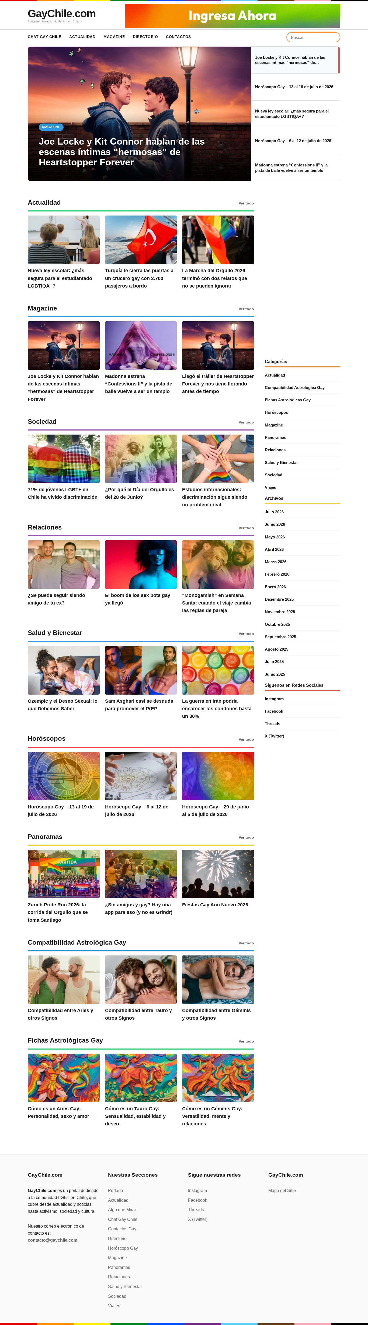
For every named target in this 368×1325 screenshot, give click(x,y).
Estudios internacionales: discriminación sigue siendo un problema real (214, 497)
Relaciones (275, 450)
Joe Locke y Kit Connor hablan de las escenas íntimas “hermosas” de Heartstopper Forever (122, 151)
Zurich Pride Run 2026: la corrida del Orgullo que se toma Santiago (58, 912)
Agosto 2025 (276, 649)
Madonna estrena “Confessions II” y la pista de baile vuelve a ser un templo (138, 384)
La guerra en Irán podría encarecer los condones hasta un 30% (217, 708)
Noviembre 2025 (280, 611)
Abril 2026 (274, 549)
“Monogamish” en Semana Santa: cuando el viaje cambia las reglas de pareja (216, 603)
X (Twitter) (274, 736)
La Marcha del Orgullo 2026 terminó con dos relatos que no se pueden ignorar (214, 278)
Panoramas (275, 437)
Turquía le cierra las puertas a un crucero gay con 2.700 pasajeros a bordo (139, 278)
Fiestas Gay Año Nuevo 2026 (215, 904)
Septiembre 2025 (280, 636)
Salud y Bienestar (281, 462)
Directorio (145, 37)
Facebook (274, 711)
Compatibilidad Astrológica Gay (295, 387)
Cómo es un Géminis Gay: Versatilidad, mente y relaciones (212, 1116)
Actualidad (82, 37)
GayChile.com (62, 13)
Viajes (270, 487)
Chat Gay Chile (44, 37)
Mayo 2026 (275, 537)
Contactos (178, 37)
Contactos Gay (122, 1229)
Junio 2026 (275, 524)
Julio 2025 (274, 661)
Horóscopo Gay (123, 1248)
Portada (115, 1190)
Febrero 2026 (277, 574)
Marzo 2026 (275, 561)
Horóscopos (276, 412)
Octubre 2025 (277, 624)
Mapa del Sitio (282, 1190)
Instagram (274, 698)
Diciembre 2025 (279, 599)
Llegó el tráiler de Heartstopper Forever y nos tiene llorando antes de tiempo (218, 384)
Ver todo (246, 203)
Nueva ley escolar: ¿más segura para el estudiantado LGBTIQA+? (60, 278)
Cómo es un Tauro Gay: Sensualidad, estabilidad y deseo (135, 1116)
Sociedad (273, 475)
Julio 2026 (274, 512)
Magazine (114, 37)
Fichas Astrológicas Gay (288, 400)
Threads (272, 723)
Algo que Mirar (122, 1209)
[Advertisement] (302, 276)
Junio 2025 (275, 674)
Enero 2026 (275, 587)
